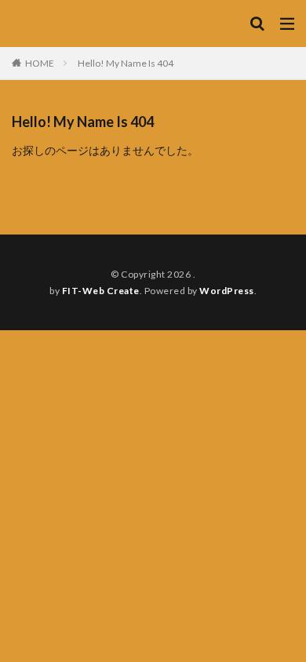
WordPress (226, 290)
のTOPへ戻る (153, 189)
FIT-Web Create (101, 290)
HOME (39, 63)
